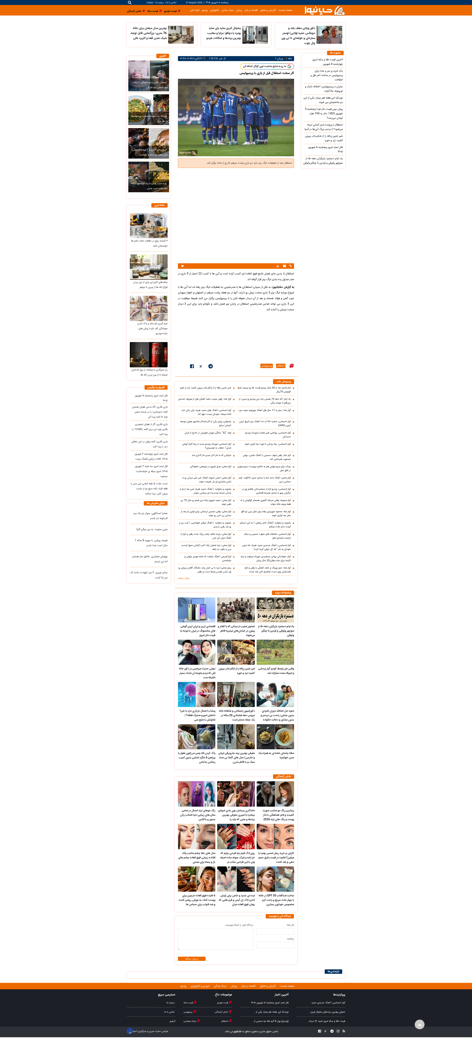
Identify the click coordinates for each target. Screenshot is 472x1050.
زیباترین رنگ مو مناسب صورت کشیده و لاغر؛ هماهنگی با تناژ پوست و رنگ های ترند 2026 (278, 815)
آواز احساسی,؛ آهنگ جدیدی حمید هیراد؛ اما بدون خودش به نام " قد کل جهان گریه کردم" (266, 547)
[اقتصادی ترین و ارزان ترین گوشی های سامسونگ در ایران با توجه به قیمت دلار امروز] (196, 610)
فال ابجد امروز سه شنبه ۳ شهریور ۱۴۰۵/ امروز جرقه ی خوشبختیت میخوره (151, 471)
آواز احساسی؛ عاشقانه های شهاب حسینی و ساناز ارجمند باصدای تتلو (267, 536)
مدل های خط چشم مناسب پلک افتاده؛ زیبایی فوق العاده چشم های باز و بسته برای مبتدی (196, 857)
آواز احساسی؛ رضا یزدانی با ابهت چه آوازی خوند (267, 444)
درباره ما (159, 3)
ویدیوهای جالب (283, 382)
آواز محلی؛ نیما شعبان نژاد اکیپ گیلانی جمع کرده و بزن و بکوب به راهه (206, 547)
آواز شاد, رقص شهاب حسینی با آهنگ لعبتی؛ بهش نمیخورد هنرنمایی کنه (267, 457)
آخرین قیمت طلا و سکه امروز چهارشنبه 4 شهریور (327, 62)
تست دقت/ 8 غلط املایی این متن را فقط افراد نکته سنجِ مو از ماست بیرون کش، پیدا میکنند (149, 489)
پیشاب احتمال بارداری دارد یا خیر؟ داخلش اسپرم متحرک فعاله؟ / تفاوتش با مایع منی (197, 715)
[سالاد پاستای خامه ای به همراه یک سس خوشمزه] (275, 736)
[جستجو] (130, 2)
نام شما (290, 925)
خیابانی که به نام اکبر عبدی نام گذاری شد (211, 455)
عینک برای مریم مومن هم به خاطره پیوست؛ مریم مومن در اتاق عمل (264, 469)
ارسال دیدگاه (191, 958)
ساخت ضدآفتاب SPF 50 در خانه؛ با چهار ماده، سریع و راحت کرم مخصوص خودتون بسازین (276, 900)
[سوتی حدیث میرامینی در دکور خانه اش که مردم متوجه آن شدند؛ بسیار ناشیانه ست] (196, 652)
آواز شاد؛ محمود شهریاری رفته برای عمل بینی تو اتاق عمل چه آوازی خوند (266, 514)
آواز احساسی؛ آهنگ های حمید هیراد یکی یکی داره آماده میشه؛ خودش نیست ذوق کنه (206, 412)
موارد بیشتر (183, 578)
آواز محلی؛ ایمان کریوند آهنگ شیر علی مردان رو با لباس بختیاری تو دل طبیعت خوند (207, 480)
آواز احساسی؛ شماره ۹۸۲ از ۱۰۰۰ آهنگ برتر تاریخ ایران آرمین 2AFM (265, 423)
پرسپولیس (266, 366)
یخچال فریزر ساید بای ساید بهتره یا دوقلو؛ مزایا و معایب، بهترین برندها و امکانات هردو (223, 33)
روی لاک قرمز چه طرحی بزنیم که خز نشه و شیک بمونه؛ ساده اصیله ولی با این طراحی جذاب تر (237, 857)
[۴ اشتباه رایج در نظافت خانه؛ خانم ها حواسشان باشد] (149, 225)
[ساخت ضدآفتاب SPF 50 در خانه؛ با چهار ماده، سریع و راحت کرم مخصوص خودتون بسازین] (275, 879)
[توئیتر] (201, 367)
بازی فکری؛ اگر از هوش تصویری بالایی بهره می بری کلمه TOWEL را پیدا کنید (150, 429)
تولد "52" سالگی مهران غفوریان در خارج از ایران (208, 433)
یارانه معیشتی (190, 1021)
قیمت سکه (188, 1003)
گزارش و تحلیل (268, 10)
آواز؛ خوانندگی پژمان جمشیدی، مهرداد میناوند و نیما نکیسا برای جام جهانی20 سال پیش (266, 559)
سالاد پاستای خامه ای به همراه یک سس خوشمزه (276, 755)
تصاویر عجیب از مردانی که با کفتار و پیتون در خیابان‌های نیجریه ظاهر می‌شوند (236, 631)
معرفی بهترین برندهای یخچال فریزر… (327, 1012)
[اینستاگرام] (336, 1031)
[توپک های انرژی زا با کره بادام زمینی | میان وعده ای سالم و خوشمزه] (148, 143)
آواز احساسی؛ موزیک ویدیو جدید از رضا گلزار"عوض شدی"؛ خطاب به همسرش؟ (206, 446)
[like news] (182, 266)
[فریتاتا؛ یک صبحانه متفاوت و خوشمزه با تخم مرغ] (148, 109)
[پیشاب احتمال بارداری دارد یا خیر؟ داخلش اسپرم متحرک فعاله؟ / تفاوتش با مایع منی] (196, 694)
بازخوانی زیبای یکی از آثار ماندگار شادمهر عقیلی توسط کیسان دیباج (205, 423)
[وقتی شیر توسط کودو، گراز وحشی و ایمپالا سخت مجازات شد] (275, 652)
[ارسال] (284, 266)
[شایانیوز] (324, 10)
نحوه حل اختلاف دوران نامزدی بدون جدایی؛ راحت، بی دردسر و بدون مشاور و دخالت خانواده (277, 715)
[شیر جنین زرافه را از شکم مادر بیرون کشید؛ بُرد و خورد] (236, 652)
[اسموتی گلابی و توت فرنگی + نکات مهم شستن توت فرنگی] (148, 76)
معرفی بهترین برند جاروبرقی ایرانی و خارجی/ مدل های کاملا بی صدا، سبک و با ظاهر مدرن (236, 757)
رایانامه (290, 939)
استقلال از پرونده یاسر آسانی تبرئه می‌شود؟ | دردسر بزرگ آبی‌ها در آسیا (323, 127)
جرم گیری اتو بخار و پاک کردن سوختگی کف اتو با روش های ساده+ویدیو (152, 329)
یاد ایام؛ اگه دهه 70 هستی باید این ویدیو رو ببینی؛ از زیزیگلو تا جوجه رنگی (265, 401)
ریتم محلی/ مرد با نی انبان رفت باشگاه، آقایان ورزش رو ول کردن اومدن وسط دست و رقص (204, 570)
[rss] (342, 1031)
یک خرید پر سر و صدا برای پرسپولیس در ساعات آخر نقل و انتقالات (326, 75)
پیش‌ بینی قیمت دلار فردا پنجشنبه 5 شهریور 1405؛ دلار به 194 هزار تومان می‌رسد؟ (324, 113)
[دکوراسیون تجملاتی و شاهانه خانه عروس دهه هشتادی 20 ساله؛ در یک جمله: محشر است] (236, 694)
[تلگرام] (210, 367)
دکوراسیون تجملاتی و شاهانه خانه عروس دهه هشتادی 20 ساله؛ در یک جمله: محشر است (237, 715)
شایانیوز (237, 1032)
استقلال (281, 366)
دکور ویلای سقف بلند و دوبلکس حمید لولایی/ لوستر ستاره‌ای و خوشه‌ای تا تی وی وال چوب (298, 36)
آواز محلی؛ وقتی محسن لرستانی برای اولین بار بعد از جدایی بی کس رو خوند (206, 514)
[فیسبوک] (192, 367)
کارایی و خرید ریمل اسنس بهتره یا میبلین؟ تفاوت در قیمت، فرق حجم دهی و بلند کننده (276, 857)
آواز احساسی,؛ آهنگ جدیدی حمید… (327, 1003)
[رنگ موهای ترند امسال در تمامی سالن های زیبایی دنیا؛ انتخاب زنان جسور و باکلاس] (196, 794)
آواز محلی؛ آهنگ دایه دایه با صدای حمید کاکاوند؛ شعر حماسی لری (265, 480)
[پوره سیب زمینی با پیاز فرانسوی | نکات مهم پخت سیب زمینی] (148, 177)
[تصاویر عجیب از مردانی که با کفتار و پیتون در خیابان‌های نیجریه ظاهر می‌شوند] (236, 610)
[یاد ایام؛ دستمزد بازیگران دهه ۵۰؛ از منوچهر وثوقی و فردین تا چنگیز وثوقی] (275, 610)
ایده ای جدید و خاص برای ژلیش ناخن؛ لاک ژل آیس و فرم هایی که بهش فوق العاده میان (237, 900)
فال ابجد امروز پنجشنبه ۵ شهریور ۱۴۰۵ (325, 149)
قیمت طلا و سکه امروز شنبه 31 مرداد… (326, 1021)
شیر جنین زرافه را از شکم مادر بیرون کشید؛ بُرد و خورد (205, 388)
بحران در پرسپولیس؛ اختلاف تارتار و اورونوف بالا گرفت (324, 89)
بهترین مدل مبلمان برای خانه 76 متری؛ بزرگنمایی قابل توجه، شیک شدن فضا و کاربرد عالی (148, 33)
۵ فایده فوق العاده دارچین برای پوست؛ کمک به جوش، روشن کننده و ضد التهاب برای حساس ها (197, 900)
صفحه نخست (285, 10)
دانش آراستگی (222, 1012)
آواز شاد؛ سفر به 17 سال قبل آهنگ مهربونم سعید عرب (264, 410)
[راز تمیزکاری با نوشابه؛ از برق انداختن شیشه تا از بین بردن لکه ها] (149, 354)
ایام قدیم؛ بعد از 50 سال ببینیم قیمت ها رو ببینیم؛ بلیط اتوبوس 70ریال (264, 390)
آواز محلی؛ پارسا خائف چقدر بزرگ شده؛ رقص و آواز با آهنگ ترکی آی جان (206, 536)
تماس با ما (171, 3)
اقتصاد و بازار (251, 10)
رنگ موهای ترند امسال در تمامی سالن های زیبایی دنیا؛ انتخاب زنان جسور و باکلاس (197, 815)
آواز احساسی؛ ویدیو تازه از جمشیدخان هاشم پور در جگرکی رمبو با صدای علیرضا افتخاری (266, 491)
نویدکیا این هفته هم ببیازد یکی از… (271, 1012)
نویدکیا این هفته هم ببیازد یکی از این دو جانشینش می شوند (323, 100)
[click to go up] (420, 1025)
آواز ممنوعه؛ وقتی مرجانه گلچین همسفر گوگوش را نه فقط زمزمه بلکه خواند (265, 502)
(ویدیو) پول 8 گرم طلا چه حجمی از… (270, 1021)
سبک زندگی (227, 10)
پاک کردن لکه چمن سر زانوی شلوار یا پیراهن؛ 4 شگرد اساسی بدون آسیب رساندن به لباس (196, 757)
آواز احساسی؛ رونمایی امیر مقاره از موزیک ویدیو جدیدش (268, 435)
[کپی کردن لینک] (290, 266)
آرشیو (172, 1021)
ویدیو (205, 10)
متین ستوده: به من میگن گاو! (152, 529)
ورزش (239, 10)
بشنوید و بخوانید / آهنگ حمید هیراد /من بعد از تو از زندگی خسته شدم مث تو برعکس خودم (205, 491)
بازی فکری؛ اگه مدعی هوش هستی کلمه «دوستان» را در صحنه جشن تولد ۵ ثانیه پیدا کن (150, 412)
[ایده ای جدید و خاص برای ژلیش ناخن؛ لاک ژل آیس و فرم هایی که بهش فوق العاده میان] (236, 879)
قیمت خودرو (223, 1003)
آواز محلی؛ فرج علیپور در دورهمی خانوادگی (210, 467)
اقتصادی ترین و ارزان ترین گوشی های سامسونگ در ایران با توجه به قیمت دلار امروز (197, 631)
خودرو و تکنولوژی (200, 986)
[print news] (277, 266)
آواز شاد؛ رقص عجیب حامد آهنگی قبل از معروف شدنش (204, 399)
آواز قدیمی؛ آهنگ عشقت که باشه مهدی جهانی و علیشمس (207, 559)
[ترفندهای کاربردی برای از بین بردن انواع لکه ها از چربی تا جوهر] (149, 267)
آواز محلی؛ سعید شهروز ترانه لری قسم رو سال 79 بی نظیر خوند (206, 502)
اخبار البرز (194, 10)
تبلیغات (150, 3)
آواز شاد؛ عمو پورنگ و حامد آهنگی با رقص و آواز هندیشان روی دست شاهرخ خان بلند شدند (268, 570)
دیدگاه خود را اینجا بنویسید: (239, 925)
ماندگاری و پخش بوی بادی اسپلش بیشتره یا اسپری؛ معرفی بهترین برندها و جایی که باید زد (236, 815)
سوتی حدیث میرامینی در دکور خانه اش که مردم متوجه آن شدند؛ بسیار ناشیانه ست (197, 673)
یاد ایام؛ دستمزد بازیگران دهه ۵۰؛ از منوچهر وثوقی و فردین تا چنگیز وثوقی (276, 631)
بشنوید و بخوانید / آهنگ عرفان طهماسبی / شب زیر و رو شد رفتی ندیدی (205, 525)
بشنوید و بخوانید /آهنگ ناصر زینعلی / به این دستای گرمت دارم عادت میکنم (265, 525)
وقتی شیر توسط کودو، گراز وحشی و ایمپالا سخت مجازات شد (276, 671)
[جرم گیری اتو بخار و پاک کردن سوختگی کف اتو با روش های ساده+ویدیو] (149, 308)
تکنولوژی (214, 10)
